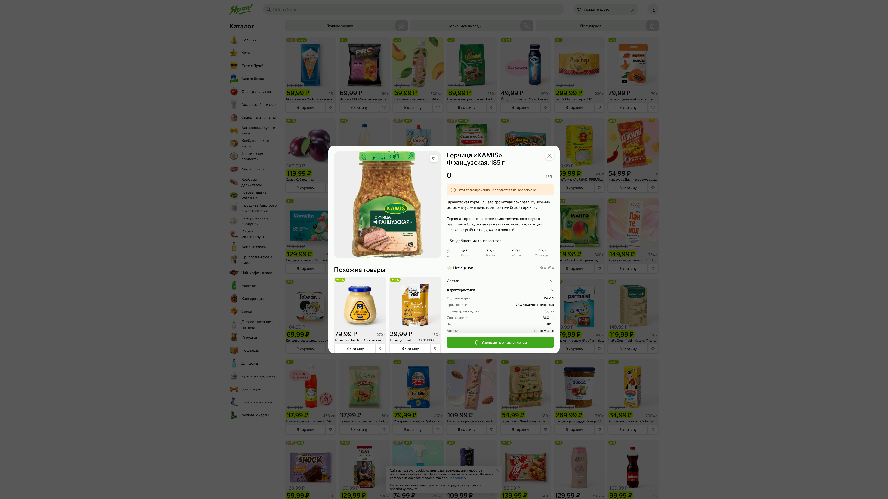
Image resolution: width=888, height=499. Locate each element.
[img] (434, 158)
